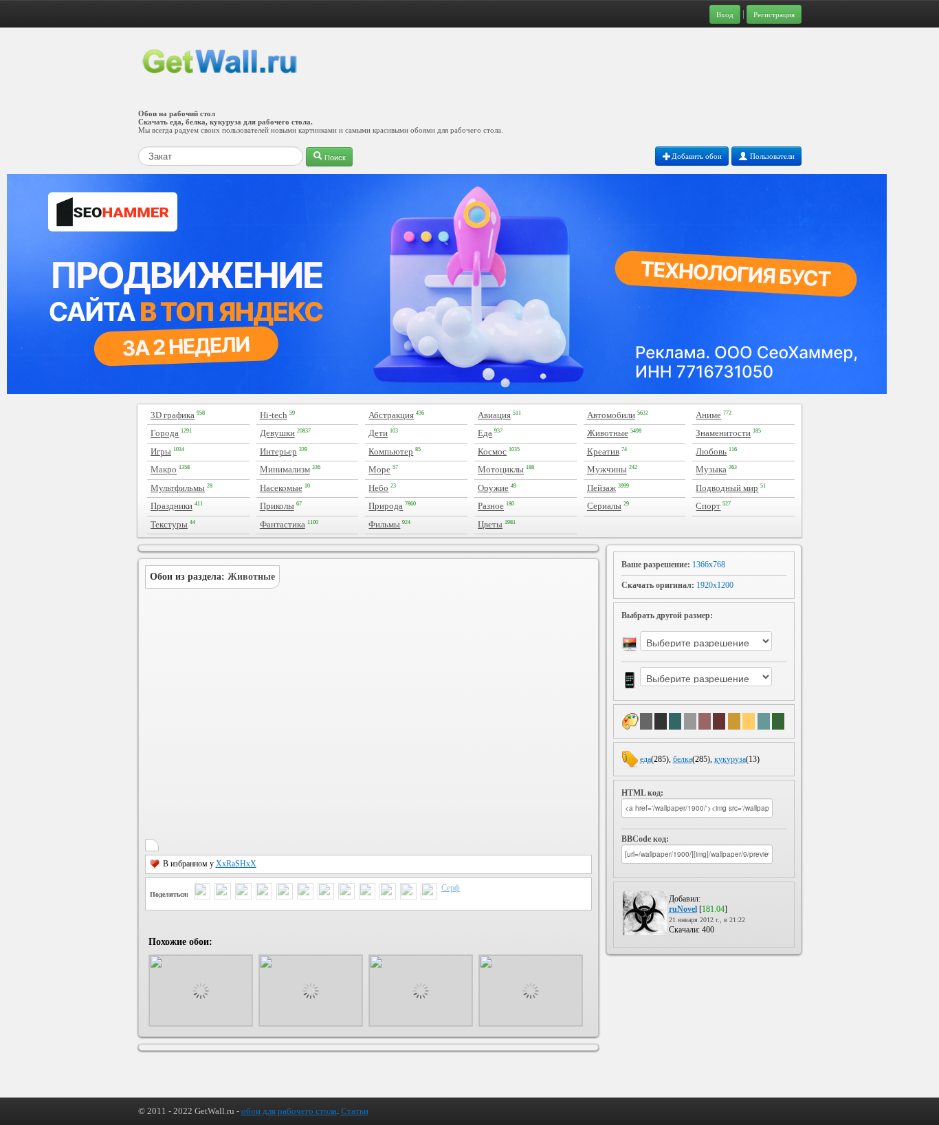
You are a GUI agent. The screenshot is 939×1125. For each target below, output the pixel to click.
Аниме (708, 415)
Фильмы (384, 524)
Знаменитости (723, 433)
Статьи (354, 1111)
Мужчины (607, 470)
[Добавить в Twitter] (202, 892)
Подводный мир (727, 488)
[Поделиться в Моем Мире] (305, 892)
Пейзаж (601, 488)
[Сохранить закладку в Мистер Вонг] (429, 892)
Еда (485, 433)
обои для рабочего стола (289, 1111)
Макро (164, 470)
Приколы (277, 506)
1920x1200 (714, 585)
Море (379, 470)
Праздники (171, 506)
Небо (378, 488)
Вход (724, 14)
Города (165, 433)
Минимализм (285, 470)
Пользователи (771, 156)
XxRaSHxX (236, 864)
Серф (450, 888)
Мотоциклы (501, 470)
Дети (378, 433)
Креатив (603, 451)
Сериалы (604, 506)
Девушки (277, 433)
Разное (491, 506)
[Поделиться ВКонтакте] (284, 892)
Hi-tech (273, 415)
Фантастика (282, 524)
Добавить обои (697, 156)
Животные (607, 433)
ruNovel (683, 909)
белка (682, 759)
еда (645, 759)
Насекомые (281, 488)
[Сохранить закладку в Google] (367, 892)
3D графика (173, 415)
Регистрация (774, 14)
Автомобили (611, 415)
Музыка (711, 470)
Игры (161, 451)
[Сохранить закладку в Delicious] (346, 892)
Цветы (490, 524)
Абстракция (391, 415)
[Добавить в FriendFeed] (243, 892)
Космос (492, 451)
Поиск (334, 156)
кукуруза (730, 759)
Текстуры (169, 524)
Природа (385, 506)
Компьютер (390, 451)
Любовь (711, 451)
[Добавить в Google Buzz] (222, 892)
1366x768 (708, 564)
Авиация (494, 415)
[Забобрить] (387, 892)
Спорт (708, 506)
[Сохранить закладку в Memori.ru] (408, 892)
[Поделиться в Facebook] (264, 892)
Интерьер (278, 451)
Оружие (493, 488)
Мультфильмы (178, 488)
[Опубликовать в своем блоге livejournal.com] (326, 892)
